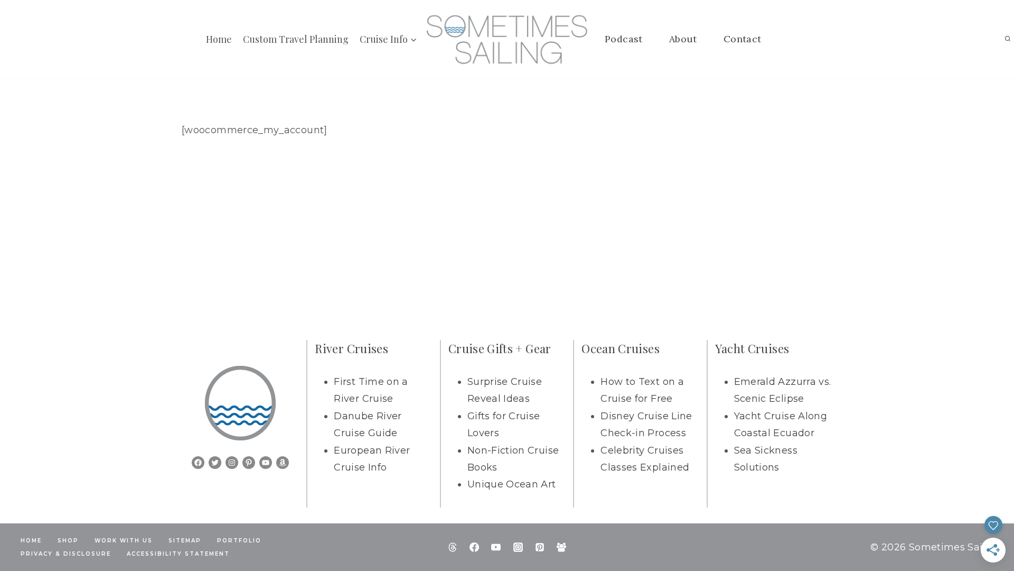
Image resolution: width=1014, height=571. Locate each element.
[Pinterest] (539, 547)
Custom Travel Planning (296, 39)
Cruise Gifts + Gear (499, 348)
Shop (68, 540)
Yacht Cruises (752, 348)
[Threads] (452, 547)
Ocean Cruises (620, 348)
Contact (743, 39)
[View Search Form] (1007, 39)
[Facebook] (474, 547)
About (683, 39)
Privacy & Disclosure (66, 553)
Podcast (624, 39)
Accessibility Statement (178, 553)
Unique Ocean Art (511, 484)
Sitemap (184, 540)
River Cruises (351, 348)
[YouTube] (495, 547)
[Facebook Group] (561, 547)
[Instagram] (518, 547)
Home (219, 39)
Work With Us (124, 540)
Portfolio (239, 540)
